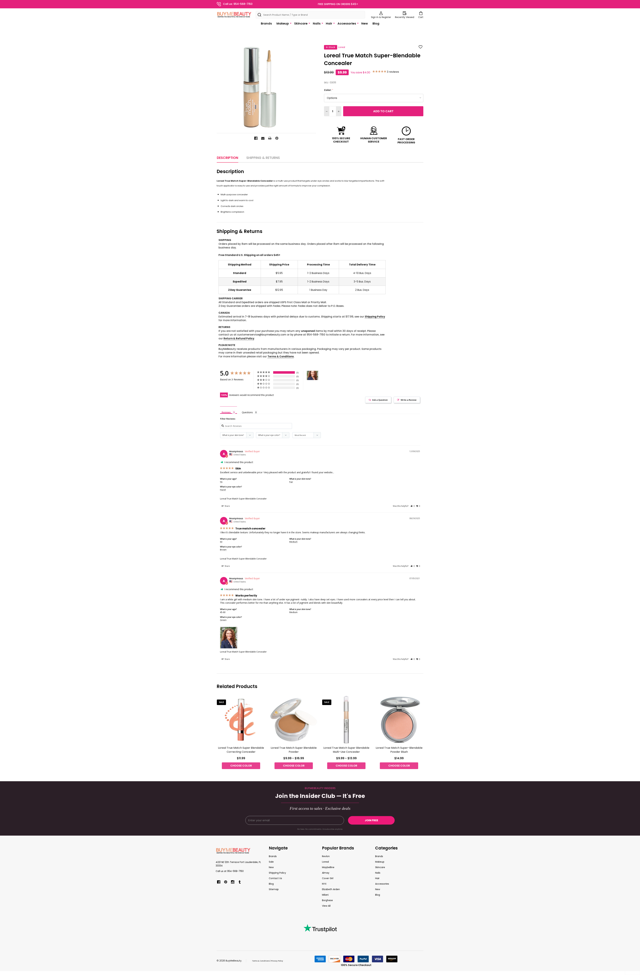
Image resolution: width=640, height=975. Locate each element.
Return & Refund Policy (239, 338)
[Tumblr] (240, 882)
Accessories (347, 23)
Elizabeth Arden (331, 889)
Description (227, 157)
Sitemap (274, 889)
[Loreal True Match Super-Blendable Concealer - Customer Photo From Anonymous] (312, 375)
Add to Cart (383, 111)
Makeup (282, 23)
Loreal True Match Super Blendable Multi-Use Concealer (346, 750)
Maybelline (328, 867)
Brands (266, 23)
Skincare (301, 23)
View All (326, 905)
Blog (375, 23)
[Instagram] (233, 882)
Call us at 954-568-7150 (230, 871)
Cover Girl (327, 878)
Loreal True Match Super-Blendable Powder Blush (399, 750)
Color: (328, 90)
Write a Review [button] (408, 399)
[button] (412, 506)
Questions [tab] (247, 412)
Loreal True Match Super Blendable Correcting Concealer (241, 750)
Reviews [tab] (226, 412)
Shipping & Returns (263, 157)
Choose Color (241, 766)
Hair (329, 23)
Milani (325, 894)
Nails (316, 23)
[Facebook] (256, 138)
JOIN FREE (371, 820)
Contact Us (275, 878)
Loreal (325, 861)
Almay (325, 872)
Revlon (326, 856)
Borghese (327, 900)
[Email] (263, 138)
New (364, 23)
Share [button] (227, 506)
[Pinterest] (277, 138)
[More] (291, 23)
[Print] (270, 138)
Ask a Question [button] (380, 399)
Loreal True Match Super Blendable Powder (294, 750)
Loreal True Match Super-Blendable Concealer (243, 498)
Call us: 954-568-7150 (237, 4)
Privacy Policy (277, 961)
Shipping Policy (375, 316)
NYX (324, 883)
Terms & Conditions (281, 356)
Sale (271, 861)
